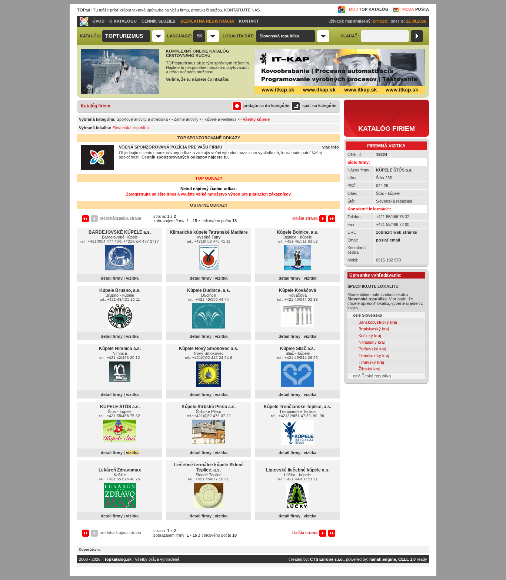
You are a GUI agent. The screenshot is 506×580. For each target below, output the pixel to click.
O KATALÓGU (123, 21)
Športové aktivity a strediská (142, 119)
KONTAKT (249, 21)
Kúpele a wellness (220, 119)
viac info (330, 147)
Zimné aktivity (186, 119)
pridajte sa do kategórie (266, 105)
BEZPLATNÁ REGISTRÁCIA (207, 21)
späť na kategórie (319, 105)
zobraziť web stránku (396, 232)
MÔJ (369, 9)
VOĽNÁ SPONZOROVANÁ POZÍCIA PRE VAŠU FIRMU (170, 147)
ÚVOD (98, 21)
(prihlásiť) (380, 21)
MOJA (415, 9)
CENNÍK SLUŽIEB (159, 21)
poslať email (388, 240)
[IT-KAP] (339, 92)
